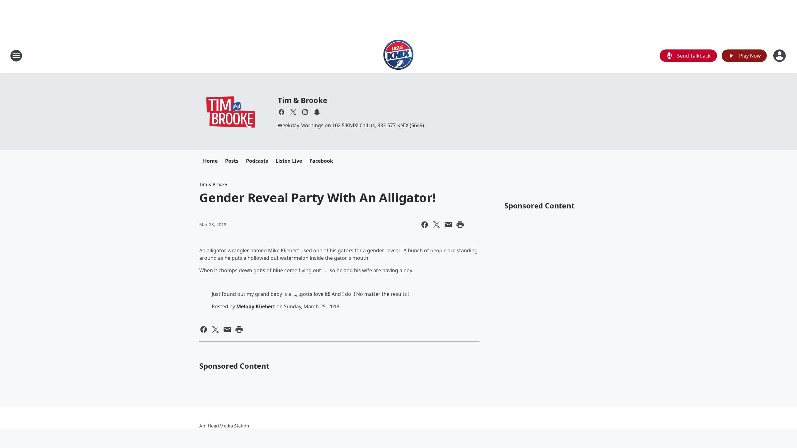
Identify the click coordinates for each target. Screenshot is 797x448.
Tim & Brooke (302, 100)
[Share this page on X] (436, 224)
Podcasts (257, 160)
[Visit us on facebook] (281, 112)
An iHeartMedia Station (224, 425)
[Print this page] (460, 224)
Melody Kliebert (255, 306)
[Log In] (780, 55)
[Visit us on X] (293, 112)
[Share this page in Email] (448, 224)
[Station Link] (398, 55)
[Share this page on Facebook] (424, 224)
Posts (231, 160)
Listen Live (289, 160)
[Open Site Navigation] (16, 55)
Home (210, 160)
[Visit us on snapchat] (317, 112)
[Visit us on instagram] (305, 112)
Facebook (321, 160)
